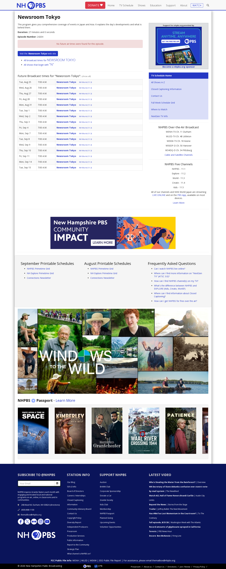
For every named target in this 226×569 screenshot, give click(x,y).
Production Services (75, 536)
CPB (99, 565)
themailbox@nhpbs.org (31, 514)
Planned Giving (106, 518)
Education (155, 5)
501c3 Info (71, 486)
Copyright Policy (74, 518)
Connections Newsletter (39, 277)
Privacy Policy (199, 566)
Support (171, 5)
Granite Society (106, 500)
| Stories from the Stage (168, 504)
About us (148, 566)
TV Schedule (126, 5)
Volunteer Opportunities (110, 527)
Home (111, 5)
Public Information (75, 540)
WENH (75, 560)
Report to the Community (78, 544)
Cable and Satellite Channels (179, 154)
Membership (105, 509)
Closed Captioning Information (166, 89)
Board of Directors (75, 491)
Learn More (178, 202)
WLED (84, 560)
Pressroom (72, 531)
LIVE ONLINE (158, 195)
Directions (172, 566)
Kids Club (104, 504)
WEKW (93, 560)
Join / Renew (185, 566)
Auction (103, 482)
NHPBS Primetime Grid (38, 268)
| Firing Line (165, 536)
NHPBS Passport (107, 513)
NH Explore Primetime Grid (40, 273)
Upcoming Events (107, 522)
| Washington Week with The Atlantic (175, 522)
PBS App (181, 195)
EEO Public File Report (110, 560)
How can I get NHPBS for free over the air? (175, 301)
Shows (141, 5)
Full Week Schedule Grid (163, 102)
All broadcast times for (49, 60)
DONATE (94, 5)
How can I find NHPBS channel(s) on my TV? (176, 280)
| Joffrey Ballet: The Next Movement (168, 509)
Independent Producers (77, 527)
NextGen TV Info (159, 116)
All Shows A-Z (158, 82)
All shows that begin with (39, 64)
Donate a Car (105, 495)
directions (54, 505)
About (183, 5)
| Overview (177, 482)
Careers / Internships (76, 495)
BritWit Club (105, 486)
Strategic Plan (73, 549)
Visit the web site (38, 53)
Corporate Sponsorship (110, 491)
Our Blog (71, 482)
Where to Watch (159, 109)
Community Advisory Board (79, 509)
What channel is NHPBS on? (79, 553)
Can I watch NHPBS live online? (169, 268)
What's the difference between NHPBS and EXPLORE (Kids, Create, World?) (175, 287)
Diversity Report (74, 522)
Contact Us (156, 95)
